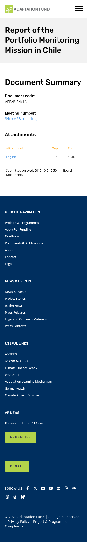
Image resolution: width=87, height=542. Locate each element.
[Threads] (15, 497)
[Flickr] (43, 488)
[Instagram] (7, 497)
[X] (35, 488)
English (11, 157)
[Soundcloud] (74, 488)
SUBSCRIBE (20, 437)
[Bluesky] (22, 497)
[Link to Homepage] (27, 9)
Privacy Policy (18, 521)
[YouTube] (50, 488)
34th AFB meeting (21, 118)
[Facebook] (27, 488)
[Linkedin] (58, 488)
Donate (17, 466)
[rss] (66, 488)
